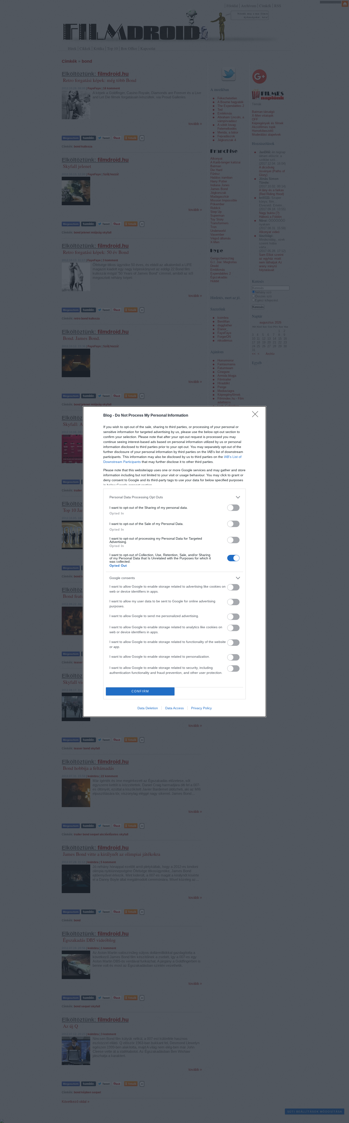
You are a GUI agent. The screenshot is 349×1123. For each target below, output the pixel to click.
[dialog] (174, 561)
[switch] (233, 507)
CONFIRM (140, 691)
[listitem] (174, 497)
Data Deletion (147, 708)
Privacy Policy (201, 708)
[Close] (256, 415)
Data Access (174, 708)
